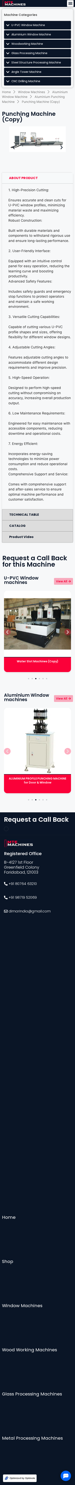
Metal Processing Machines (32, 1438)
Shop (7, 1261)
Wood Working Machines (29, 1350)
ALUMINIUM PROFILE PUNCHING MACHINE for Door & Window (37, 780)
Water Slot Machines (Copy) (37, 661)
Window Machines (31, 92)
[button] (70, 3)
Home (6, 92)
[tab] (37, 178)
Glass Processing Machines (32, 1394)
